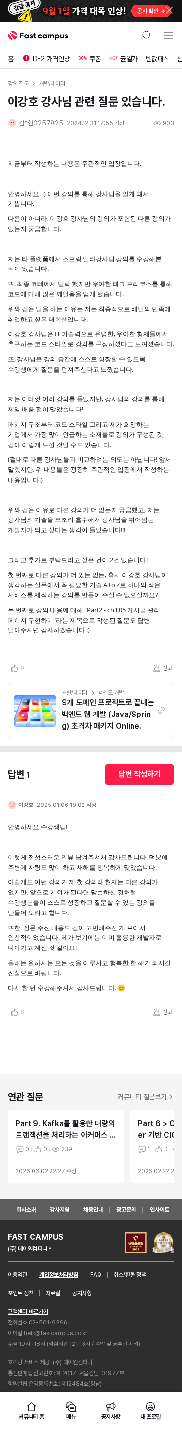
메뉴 (71, 1416)
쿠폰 (95, 59)
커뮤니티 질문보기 (142, 1097)
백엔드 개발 (110, 692)
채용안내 (93, 1209)
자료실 (53, 1293)
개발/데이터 (74, 692)
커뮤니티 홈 (31, 1416)
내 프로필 (150, 1416)
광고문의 (126, 1209)
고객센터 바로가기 (28, 1311)
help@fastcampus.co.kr (55, 1333)
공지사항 (82, 1293)
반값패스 (157, 59)
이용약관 (17, 1274)
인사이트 (159, 1209)
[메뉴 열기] (168, 35)
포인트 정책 (20, 1293)
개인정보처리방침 (58, 1274)
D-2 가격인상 (51, 59)
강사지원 (59, 1209)
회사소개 (26, 1209)
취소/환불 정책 (130, 1274)
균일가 (129, 59)
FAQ (95, 1274)
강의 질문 (18, 83)
